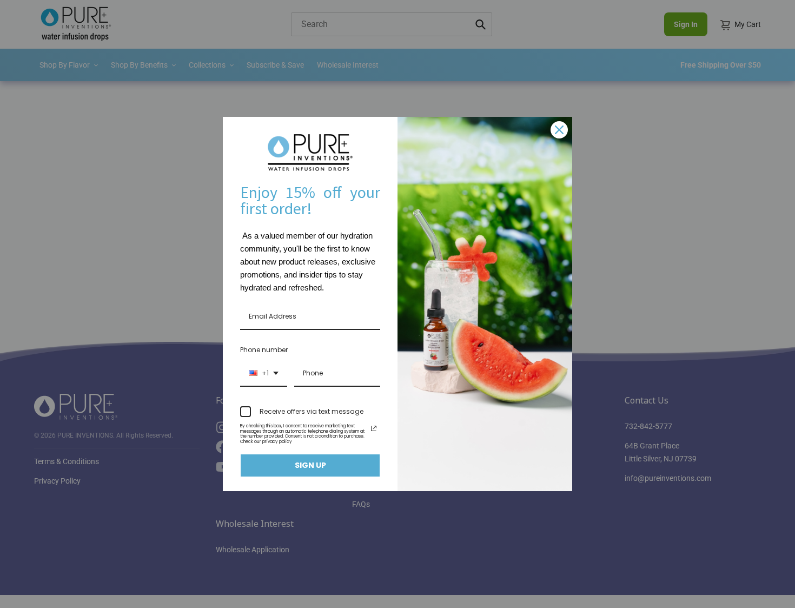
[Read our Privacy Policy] (373, 428)
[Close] (559, 130)
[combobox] (263, 374)
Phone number (264, 349)
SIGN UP (310, 465)
